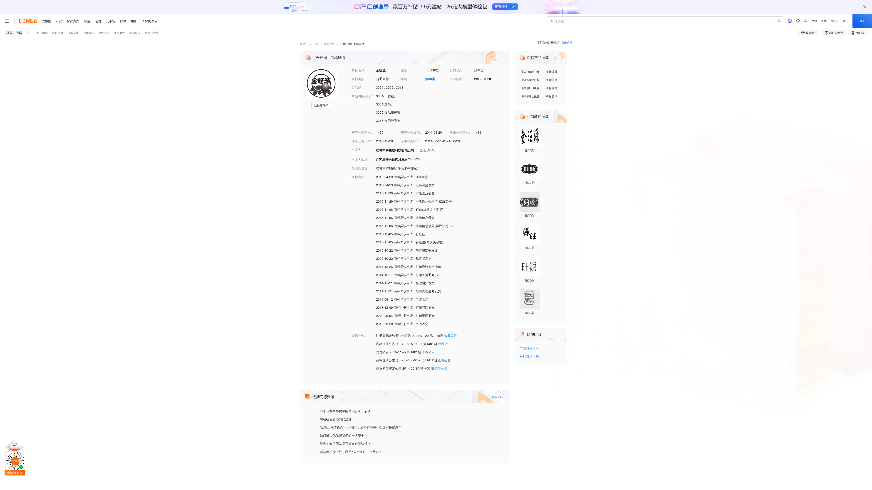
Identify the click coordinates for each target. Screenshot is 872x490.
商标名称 (358, 70)
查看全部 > (498, 397)
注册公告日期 (361, 141)
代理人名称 (359, 168)
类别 (404, 78)
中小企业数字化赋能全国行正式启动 (345, 411)
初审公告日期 (410, 132)
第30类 (430, 78)
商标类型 (358, 78)
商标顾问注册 (530, 96)
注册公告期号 (459, 132)
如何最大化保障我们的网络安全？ (343, 435)
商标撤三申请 (530, 88)
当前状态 (456, 70)
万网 (316, 44)
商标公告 (358, 335)
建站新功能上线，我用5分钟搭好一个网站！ (351, 451)
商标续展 (551, 71)
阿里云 (304, 44)
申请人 (356, 149)
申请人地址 (359, 159)
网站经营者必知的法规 (336, 419)
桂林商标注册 (529, 356)
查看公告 (450, 335)
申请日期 (456, 78)
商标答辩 (551, 80)
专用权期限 (408, 141)
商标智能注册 (530, 71)
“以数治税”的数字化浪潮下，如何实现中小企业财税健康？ (360, 427)
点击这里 (566, 42)
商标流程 (358, 176)
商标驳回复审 (530, 80)
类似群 (356, 87)
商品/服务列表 (362, 96)
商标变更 (551, 88)
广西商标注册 (529, 348)
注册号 (405, 70)
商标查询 (551, 96)
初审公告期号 (361, 132)
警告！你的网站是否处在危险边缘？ (345, 443)
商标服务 (329, 44)
